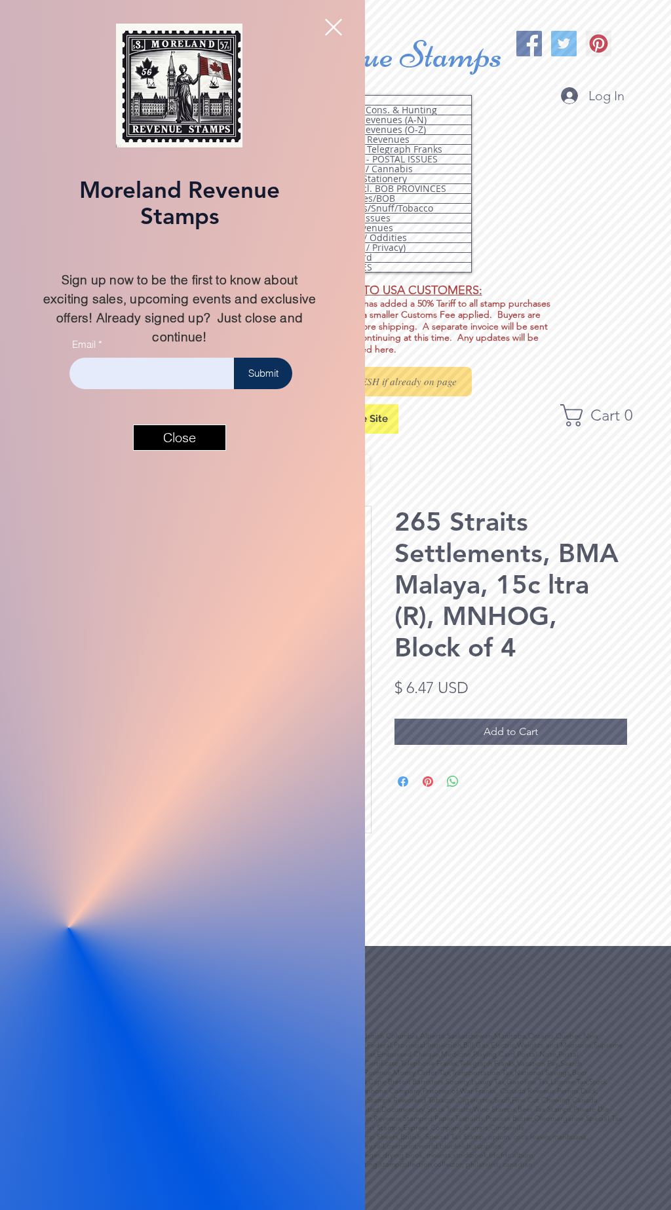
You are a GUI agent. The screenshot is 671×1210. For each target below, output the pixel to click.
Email (84, 344)
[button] (333, 27)
